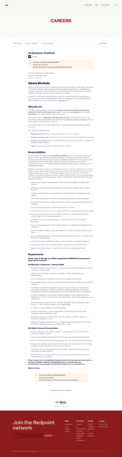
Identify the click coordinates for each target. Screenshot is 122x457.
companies (31, 43)
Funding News (80, 429)
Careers (67, 431)
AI (77, 426)
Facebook (91, 436)
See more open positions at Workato (61, 390)
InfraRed (67, 429)
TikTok (90, 424)
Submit (48, 435)
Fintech (78, 438)
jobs (18, 43)
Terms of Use (103, 424)
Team (96, 5)
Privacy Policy (103, 426)
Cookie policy (65, 406)
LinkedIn (90, 433)
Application (80, 436)
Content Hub (104, 5)
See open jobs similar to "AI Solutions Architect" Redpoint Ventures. (52, 67)
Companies (88, 5)
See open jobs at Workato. (40, 64)
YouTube (91, 426)
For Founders (80, 440)
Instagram (91, 429)
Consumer (79, 431)
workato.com (63, 100)
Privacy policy (56, 406)
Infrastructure (80, 433)
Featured (79, 424)
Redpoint (6, 5)
